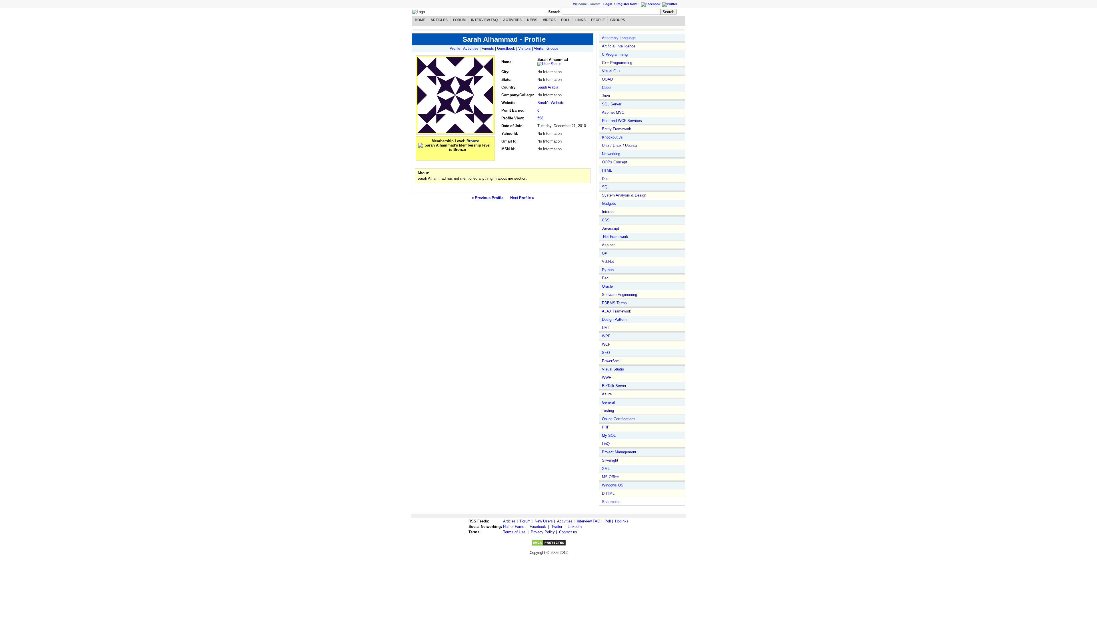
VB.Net (608, 261)
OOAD (607, 79)
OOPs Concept (614, 162)
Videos (549, 20)
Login (607, 4)
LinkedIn (575, 526)
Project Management (619, 452)
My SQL (609, 435)
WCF (606, 344)
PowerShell (611, 361)
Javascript (610, 228)
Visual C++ (611, 71)
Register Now (626, 4)
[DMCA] (548, 545)
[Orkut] (455, 156)
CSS (606, 220)
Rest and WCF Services (622, 121)
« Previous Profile (487, 198)
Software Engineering (619, 295)
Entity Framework (616, 129)
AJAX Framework (616, 311)
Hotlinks (621, 521)
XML (606, 468)
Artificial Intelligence (618, 46)
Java (606, 96)
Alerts (538, 48)
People (598, 20)
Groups (617, 20)
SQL (605, 187)
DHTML (608, 493)
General (608, 402)
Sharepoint (611, 502)
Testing (608, 410)
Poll (565, 20)
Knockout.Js (612, 137)
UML (606, 328)
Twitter (556, 526)
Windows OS (612, 485)
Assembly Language (619, 38)
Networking (611, 154)
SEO (606, 352)
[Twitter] (461, 156)
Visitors (524, 48)
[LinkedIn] (448, 156)
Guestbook (506, 48)
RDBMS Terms (614, 303)
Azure (607, 394)
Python (608, 270)
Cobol (606, 87)
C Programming (615, 54)
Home (420, 20)
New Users (544, 521)
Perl (605, 278)
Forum (459, 20)
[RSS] (468, 156)
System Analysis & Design (624, 195)
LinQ (606, 444)
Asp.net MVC (613, 112)
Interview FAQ (484, 20)
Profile (455, 48)
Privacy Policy (543, 532)
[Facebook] (441, 156)
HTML (607, 170)
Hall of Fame (513, 526)
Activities (512, 20)
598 (540, 118)
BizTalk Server (614, 386)
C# (604, 253)
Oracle (607, 286)
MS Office (610, 477)
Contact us (568, 532)
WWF (606, 377)
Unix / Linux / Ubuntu (619, 145)
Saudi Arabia (547, 87)
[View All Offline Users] (550, 64)
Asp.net (608, 245)
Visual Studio (613, 369)
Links (580, 20)
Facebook (538, 526)
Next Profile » (522, 198)
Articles (439, 20)
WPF (606, 336)
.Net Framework (615, 237)
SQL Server (611, 104)
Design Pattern (614, 319)
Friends (488, 48)
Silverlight (610, 460)
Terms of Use (514, 532)
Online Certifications (618, 419)
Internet (608, 212)
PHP (606, 427)
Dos (605, 179)
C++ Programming (617, 63)
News (532, 20)
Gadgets (609, 203)
